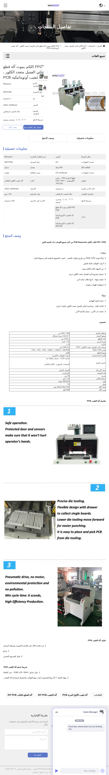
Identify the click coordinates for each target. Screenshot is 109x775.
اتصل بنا (37, 755)
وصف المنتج (48, 138)
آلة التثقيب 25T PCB (47, 695)
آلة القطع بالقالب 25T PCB (20, 695)
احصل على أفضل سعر (32, 127)
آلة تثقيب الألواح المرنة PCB (74, 695)
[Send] (56, 771)
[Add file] (102, 771)
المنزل (99, 46)
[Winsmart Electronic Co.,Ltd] (53, 5)
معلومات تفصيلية (85, 138)
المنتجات (91, 46)
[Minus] (56, 712)
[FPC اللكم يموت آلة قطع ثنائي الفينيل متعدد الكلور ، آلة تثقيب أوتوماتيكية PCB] (78, 91)
